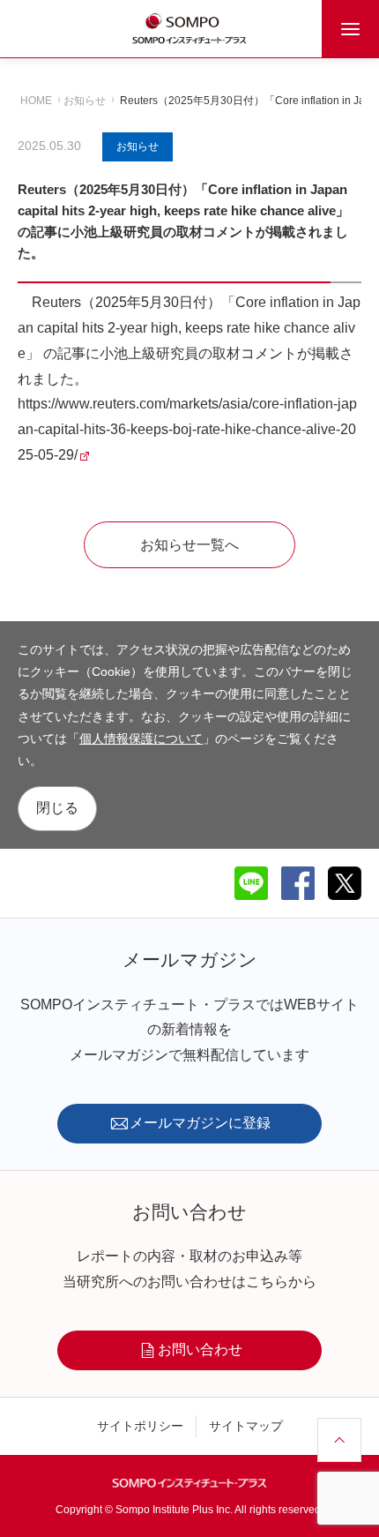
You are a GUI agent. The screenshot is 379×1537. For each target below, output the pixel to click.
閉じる (57, 807)
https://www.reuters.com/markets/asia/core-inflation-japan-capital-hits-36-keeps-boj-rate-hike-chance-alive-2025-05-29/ (187, 429)
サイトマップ (246, 1426)
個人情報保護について (141, 738)
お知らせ (84, 100)
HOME (36, 100)
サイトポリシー (140, 1426)
